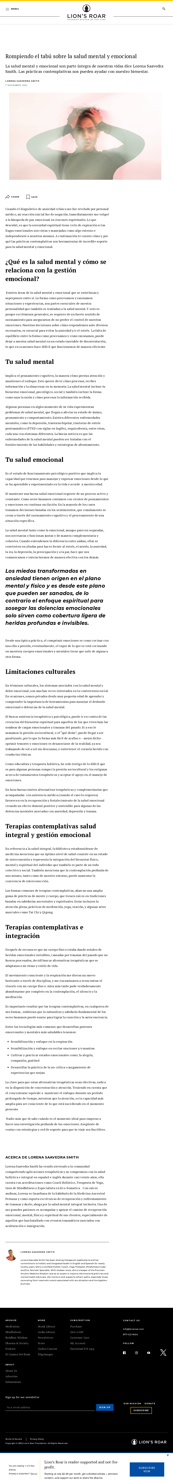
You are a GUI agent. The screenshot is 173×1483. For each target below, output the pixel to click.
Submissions (13, 1382)
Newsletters (45, 1337)
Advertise (11, 1376)
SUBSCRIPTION (80, 1320)
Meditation (12, 1326)
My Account (77, 1343)
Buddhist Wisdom (16, 1337)
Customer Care (79, 1337)
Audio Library (46, 1332)
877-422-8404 (130, 1334)
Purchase (76, 1326)
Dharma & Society (17, 1343)
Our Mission (132, 1403)
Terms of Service (13, 1439)
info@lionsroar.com (133, 1329)
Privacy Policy (37, 1439)
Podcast (10, 1349)
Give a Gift (77, 1332)
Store (41, 1343)
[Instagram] (139, 1353)
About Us (11, 1371)
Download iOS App (82, 1349)
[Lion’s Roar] (149, 1443)
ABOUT (10, 1364)
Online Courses (47, 1349)
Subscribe (141, 1410)
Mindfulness (13, 1332)
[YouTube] (151, 1353)
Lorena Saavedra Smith (22, 81)
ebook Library (46, 1326)
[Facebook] (127, 1353)
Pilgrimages (45, 1354)
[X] (163, 1353)
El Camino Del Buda (17, 1354)
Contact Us (131, 1320)
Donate (150, 1403)
